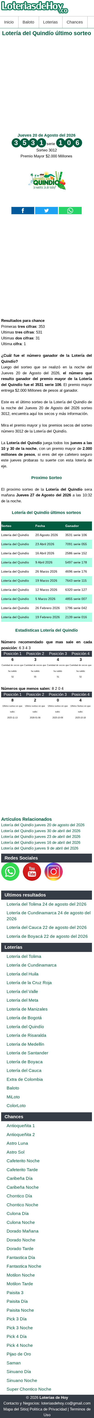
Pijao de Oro (19, 1354)
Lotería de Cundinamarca (32, 965)
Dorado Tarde (20, 1248)
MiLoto (13, 1097)
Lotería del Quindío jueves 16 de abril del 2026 (40, 842)
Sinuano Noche (22, 1380)
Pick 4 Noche (20, 1345)
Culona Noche (21, 1222)
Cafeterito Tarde (22, 1169)
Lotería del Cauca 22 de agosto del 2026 (47, 927)
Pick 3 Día (17, 1318)
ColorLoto (16, 1105)
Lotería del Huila (23, 974)
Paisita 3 (15, 1292)
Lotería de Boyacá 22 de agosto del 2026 (47, 936)
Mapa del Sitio (15, 1409)
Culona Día (18, 1213)
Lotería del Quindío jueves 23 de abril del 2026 (40, 836)
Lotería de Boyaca (25, 1061)
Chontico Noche (22, 1204)
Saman (14, 1363)
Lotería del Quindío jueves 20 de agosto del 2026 (42, 825)
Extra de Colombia (25, 1079)
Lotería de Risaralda (26, 1035)
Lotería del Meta (22, 1000)
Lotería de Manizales (27, 1009)
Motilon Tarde (20, 1283)
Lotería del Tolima (24, 956)
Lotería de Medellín (25, 1044)
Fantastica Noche (24, 1266)
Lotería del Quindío (25, 1026)
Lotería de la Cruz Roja (29, 982)
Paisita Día (17, 1301)
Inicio (9, 22)
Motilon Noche (21, 1275)
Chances (75, 22)
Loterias (50, 22)
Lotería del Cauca (24, 1070)
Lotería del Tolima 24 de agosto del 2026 (46, 904)
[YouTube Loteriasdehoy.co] (32, 879)
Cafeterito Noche (23, 1160)
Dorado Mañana (23, 1231)
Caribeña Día (20, 1178)
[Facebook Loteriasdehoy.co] (20, 879)
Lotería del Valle (22, 991)
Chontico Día (19, 1196)
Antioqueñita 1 (21, 1125)
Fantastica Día (21, 1257)
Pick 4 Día (17, 1336)
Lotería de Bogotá (24, 1017)
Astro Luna (17, 1143)
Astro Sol (15, 1152)
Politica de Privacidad (48, 1409)
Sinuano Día (19, 1371)
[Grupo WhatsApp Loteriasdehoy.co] (10, 879)
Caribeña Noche (23, 1187)
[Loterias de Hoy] (34, 13)
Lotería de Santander (27, 1052)
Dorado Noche (21, 1240)
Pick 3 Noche (20, 1327)
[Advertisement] (47, 84)
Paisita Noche (20, 1310)
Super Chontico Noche (29, 1389)
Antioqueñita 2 (21, 1134)
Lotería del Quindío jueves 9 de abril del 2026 (39, 848)
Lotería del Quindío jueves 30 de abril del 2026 (40, 831)
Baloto (28, 22)
